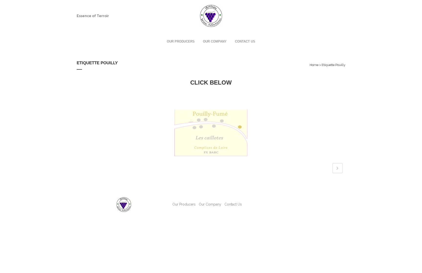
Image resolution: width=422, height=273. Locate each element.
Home (314, 65)
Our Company (210, 204)
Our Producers (184, 204)
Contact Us (233, 204)
